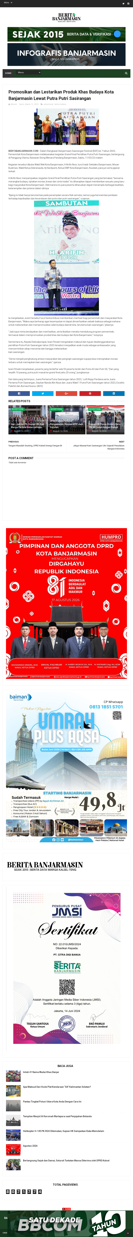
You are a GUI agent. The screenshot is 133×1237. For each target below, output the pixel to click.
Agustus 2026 (30, 1146)
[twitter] (123, 3)
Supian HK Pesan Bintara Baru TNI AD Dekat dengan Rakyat (104, 426)
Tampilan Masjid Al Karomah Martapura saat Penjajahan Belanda (57, 1116)
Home (8, 73)
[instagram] (128, 3)
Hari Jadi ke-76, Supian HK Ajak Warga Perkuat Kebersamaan (27, 426)
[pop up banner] (66, 1235)
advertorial (48, 104)
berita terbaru (60, 104)
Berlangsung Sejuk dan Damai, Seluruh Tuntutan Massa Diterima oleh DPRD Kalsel (66, 1160)
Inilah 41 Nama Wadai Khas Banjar (41, 1072)
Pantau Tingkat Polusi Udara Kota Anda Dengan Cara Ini (52, 1101)
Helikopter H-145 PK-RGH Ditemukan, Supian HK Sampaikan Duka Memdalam (63, 1131)
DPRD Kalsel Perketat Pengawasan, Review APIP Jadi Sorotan (66, 424)
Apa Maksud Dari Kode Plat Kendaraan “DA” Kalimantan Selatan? (57, 1087)
